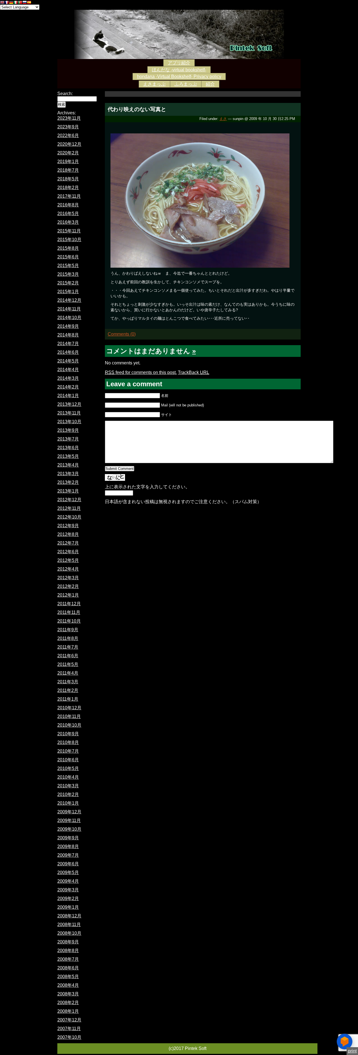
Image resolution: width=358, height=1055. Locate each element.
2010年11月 (69, 716)
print (352, 1051)
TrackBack (193, 372)
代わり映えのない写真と (137, 109)
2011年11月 (68, 612)
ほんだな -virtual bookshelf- (179, 69)
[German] (11, 3)
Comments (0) (122, 334)
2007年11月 (69, 1028)
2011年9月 (67, 629)
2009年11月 (69, 820)
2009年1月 (68, 907)
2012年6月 (68, 551)
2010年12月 (69, 707)
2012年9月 (68, 525)
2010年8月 (68, 742)
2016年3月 (68, 222)
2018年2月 (68, 187)
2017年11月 (69, 196)
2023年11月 (69, 118)
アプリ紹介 (179, 62)
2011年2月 (67, 690)
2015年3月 (68, 274)
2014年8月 (68, 335)
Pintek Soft (179, 34)
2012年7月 (68, 543)
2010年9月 (68, 733)
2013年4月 (68, 465)
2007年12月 (69, 1020)
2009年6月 (68, 863)
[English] (2, 3)
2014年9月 (68, 326)
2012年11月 (69, 508)
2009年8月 (68, 846)
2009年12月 (69, 811)
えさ (223, 119)
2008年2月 (68, 1002)
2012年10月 (69, 517)
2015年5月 (68, 265)
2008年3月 (68, 994)
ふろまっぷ (186, 84)
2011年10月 (69, 621)
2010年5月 (68, 768)
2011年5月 (67, 664)
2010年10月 (69, 725)
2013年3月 (68, 473)
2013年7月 (68, 439)
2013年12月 (69, 404)
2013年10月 (69, 421)
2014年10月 (69, 317)
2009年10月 (69, 829)
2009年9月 (68, 837)
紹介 (210, 84)
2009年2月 (68, 898)
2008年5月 (68, 976)
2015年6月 (68, 257)
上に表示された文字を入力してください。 (147, 486)
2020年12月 (69, 144)
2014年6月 (68, 352)
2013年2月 (68, 482)
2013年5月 (68, 456)
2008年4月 (68, 985)
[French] (6, 3)
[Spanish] (29, 3)
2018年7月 (68, 170)
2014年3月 (68, 378)
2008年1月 (68, 1011)
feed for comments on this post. (141, 372)
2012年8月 (68, 534)
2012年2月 (68, 586)
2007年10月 (69, 1037)
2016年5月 (68, 213)
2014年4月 (68, 369)
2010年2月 (68, 794)
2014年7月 (68, 343)
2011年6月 (67, 655)
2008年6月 (68, 967)
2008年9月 (68, 941)
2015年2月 (68, 283)
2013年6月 (68, 447)
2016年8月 (68, 204)
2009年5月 (68, 872)
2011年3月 (67, 681)
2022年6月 (68, 135)
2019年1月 (68, 161)
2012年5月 (68, 560)
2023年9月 (68, 126)
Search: (65, 93)
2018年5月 (68, 178)
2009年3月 (68, 889)
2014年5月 (68, 361)
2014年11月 (69, 309)
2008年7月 (68, 959)
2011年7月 (67, 647)
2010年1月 (68, 803)
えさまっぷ (154, 84)
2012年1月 (68, 595)
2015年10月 (69, 239)
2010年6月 (68, 759)
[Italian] (15, 3)
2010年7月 (68, 751)
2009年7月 (68, 855)
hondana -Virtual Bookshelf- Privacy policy (179, 76)
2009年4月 (68, 881)
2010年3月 (68, 785)
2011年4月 (67, 673)
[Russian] (24, 3)
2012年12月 (69, 499)
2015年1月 (68, 291)
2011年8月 (67, 638)
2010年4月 (68, 777)
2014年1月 (68, 395)
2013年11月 (69, 413)
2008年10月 (69, 933)
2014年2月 (68, 387)
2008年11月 (69, 924)
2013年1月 (68, 491)
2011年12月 (69, 603)
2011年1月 (67, 699)
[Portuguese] (20, 3)
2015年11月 (69, 231)
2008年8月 (68, 950)
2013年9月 (68, 430)
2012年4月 (68, 569)
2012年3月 (68, 577)
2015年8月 (68, 248)
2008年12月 (69, 915)
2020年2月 (68, 152)
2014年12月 (69, 300)
